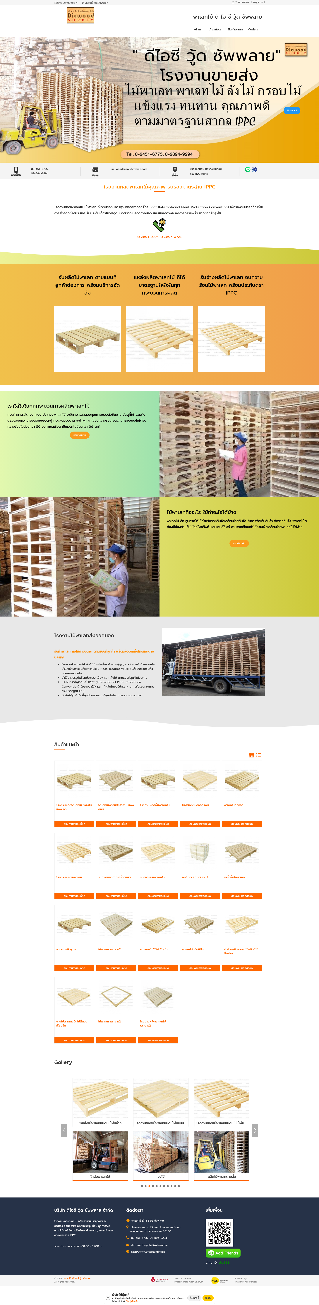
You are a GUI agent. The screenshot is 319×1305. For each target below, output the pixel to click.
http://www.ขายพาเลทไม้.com (148, 1252)
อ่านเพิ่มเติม (79, 435)
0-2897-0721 (171, 236)
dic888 (224, 1262)
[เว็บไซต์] (254, 170)
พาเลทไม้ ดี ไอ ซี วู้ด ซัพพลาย (77, 1278)
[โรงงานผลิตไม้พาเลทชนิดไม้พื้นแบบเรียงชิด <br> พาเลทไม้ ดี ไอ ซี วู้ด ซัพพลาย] (99, 1098)
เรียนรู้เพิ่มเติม (132, 1301)
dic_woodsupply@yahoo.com (129, 169)
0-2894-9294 (147, 236)
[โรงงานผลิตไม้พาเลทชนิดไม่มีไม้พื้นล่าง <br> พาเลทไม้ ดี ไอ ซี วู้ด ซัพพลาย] (159, 1098)
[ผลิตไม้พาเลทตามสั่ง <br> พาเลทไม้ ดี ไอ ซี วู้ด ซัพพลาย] (159, 1152)
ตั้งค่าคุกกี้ (194, 1298)
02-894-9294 (39, 173)
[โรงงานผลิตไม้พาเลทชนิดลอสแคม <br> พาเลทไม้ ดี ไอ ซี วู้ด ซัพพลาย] (220, 1098)
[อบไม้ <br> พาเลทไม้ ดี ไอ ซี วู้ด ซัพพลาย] (99, 1152)
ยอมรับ (208, 1298)
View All (292, 110)
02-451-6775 (39, 169)
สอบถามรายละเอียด (74, 824)
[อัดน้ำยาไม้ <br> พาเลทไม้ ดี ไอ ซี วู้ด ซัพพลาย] (220, 1152)
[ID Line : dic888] (248, 170)
